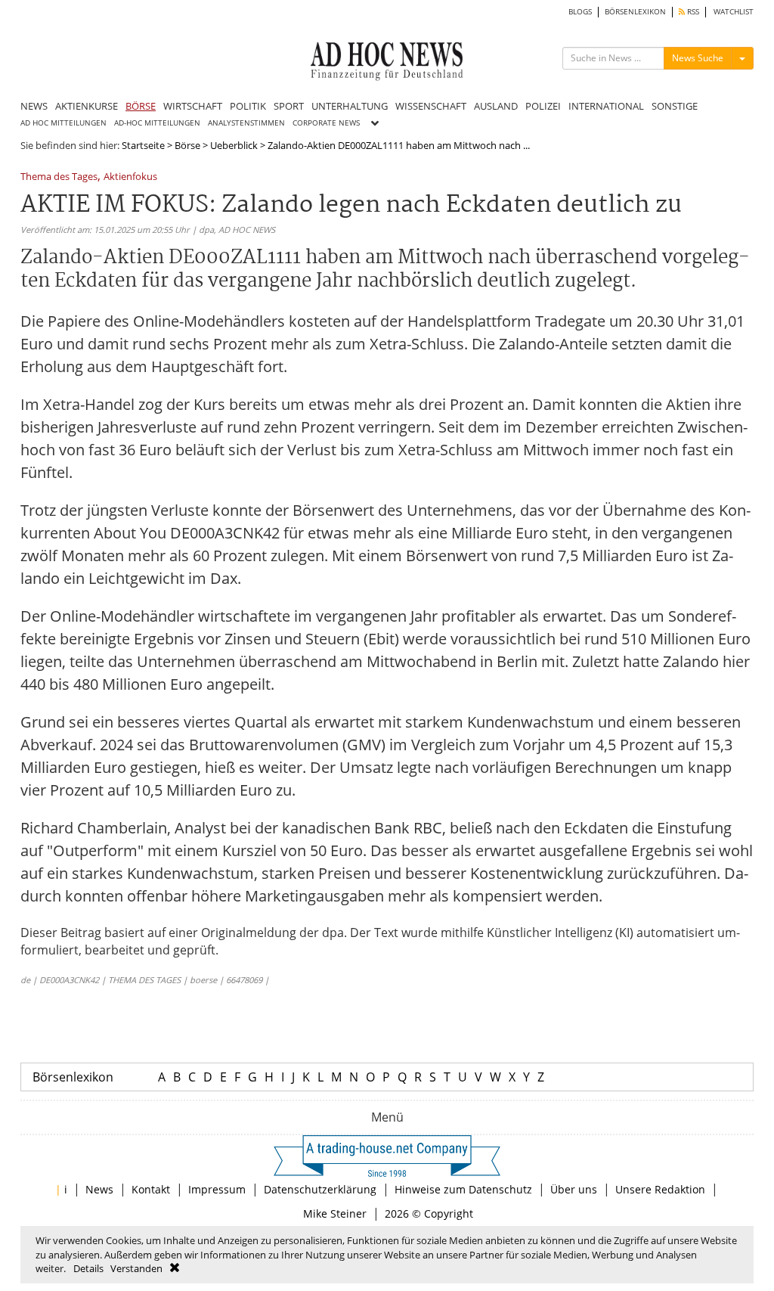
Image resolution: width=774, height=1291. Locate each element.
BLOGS (580, 12)
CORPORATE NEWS (326, 123)
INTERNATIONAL (606, 106)
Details (88, 1268)
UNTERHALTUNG (349, 106)
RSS (692, 12)
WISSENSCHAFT (430, 106)
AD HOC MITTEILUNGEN (63, 123)
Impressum (217, 1189)
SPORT (289, 106)
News (99, 1189)
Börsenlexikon (73, 1077)
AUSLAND (496, 106)
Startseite (143, 145)
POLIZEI (543, 106)
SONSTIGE (675, 106)
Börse (187, 145)
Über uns (573, 1189)
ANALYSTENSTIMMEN (246, 123)
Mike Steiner (335, 1213)
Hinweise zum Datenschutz (463, 1189)
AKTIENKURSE (86, 106)
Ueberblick (234, 145)
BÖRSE (140, 106)
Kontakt (151, 1189)
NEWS (34, 106)
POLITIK (248, 106)
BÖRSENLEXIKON (635, 12)
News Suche (697, 57)
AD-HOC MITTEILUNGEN (157, 123)
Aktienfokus (130, 177)
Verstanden (136, 1268)
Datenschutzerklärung (320, 1189)
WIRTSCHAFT (192, 106)
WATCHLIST (734, 12)
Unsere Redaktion (660, 1189)
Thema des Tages (59, 177)
